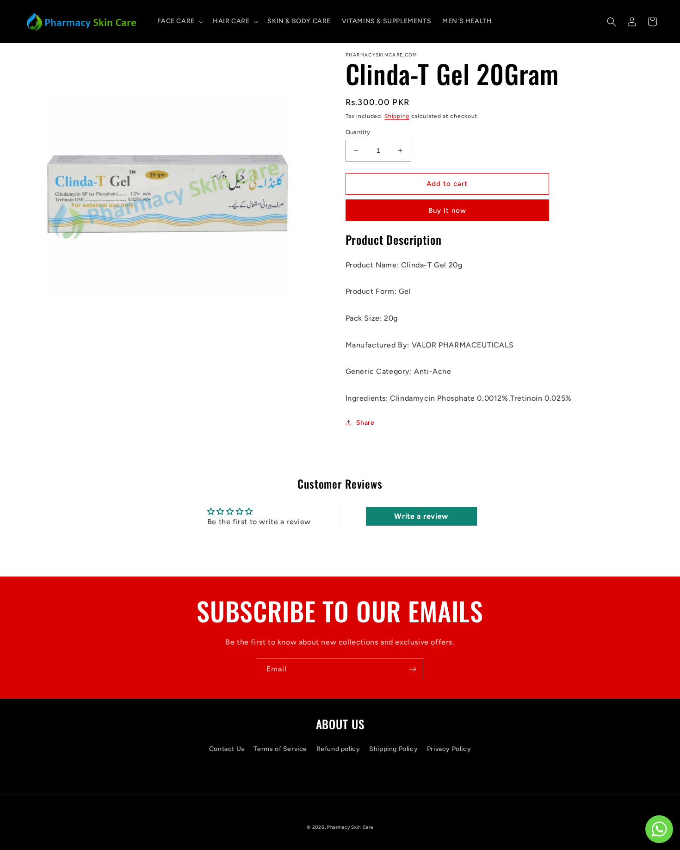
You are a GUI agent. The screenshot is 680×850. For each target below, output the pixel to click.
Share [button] (365, 423)
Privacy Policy (449, 749)
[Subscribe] (412, 669)
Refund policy (338, 749)
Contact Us (227, 749)
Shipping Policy (393, 749)
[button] (179, 21)
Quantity (358, 132)
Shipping (396, 116)
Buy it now (447, 210)
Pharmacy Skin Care (350, 827)
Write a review (421, 516)
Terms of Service (280, 749)
